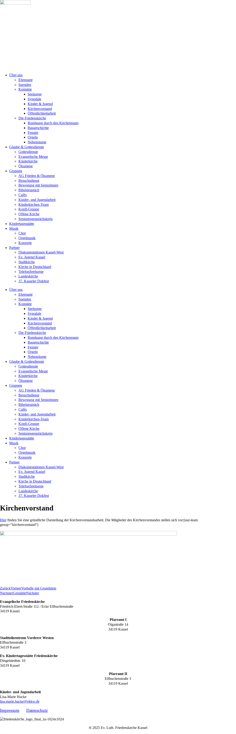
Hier (3, 520)
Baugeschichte (38, 128)
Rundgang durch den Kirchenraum (53, 123)
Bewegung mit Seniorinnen (38, 185)
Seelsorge (35, 94)
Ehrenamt (25, 80)
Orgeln (33, 137)
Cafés (22, 195)
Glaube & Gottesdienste (26, 147)
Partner (14, 248)
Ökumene (25, 166)
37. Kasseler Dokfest (33, 281)
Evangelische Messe (33, 157)
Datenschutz (37, 710)
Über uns (16, 75)
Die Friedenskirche (32, 118)
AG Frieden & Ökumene (36, 176)
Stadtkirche (26, 262)
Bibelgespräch (28, 190)
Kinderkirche (28, 161)
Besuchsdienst (28, 181)
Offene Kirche (28, 214)
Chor (22, 233)
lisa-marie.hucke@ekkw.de (19, 701)
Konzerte (25, 243)
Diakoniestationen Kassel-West (41, 252)
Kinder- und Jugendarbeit (37, 200)
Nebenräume (37, 142)
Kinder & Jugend (40, 104)
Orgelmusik (26, 238)
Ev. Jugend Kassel (31, 257)
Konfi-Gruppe (28, 209)
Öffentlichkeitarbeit (42, 113)
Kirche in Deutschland (34, 267)
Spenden (24, 85)
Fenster (33, 133)
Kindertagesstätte (21, 224)
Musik (13, 228)
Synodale (34, 99)
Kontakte (25, 89)
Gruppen (15, 171)
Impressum (9, 710)
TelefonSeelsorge (31, 272)
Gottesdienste (28, 152)
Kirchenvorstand (40, 109)
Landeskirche (28, 276)
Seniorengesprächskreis (35, 219)
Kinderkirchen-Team (33, 204)
